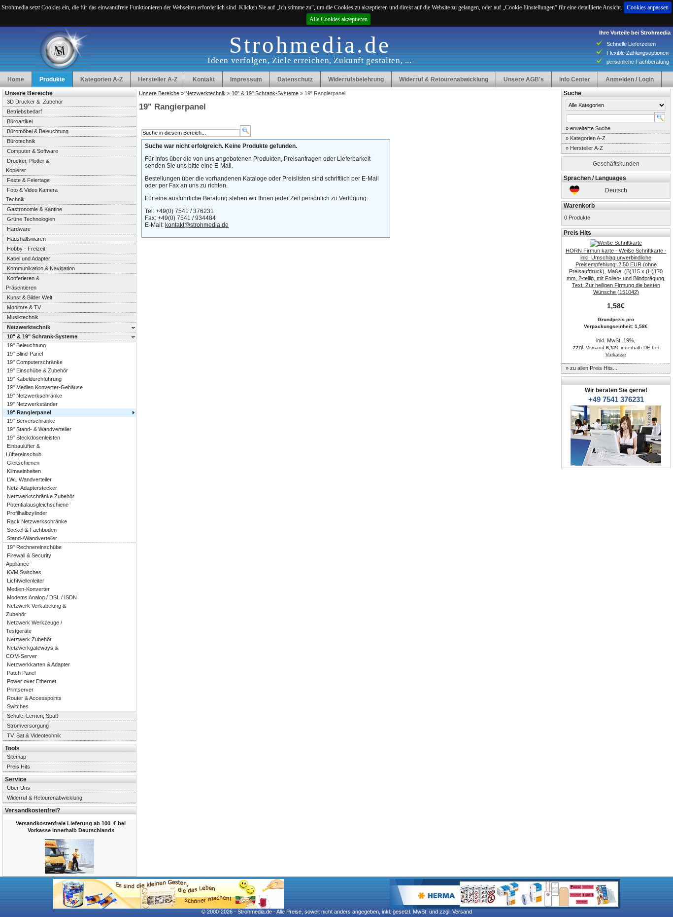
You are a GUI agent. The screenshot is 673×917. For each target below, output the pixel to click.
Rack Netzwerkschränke (37, 521)
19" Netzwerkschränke (34, 396)
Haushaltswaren (26, 239)
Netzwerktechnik (205, 93)
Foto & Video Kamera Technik (30, 194)
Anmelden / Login (630, 79)
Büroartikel (20, 121)
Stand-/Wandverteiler (32, 538)
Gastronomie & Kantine (34, 209)
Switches (18, 706)
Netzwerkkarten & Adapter (38, 664)
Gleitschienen (23, 463)
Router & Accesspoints (34, 698)
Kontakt (204, 79)
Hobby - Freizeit (26, 249)
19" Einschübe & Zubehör (37, 370)
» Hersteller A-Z (584, 148)
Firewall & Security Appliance (27, 559)
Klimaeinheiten (24, 471)
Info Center (574, 79)
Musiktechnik (22, 317)
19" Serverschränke (31, 421)
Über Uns (18, 788)
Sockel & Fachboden (32, 530)
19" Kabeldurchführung (34, 379)
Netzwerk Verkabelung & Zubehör (34, 610)
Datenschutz (295, 79)
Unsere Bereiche (159, 93)
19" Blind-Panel (25, 354)
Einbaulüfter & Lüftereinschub (22, 450)
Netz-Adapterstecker (32, 488)
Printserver (20, 690)
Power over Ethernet (31, 681)
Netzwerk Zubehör (29, 639)
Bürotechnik (21, 141)
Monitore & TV (24, 307)
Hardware (19, 229)
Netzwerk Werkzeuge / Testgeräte (32, 627)
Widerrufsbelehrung (356, 79)
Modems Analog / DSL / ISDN (42, 597)
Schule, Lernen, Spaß (33, 716)
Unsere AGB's (524, 79)
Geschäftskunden (616, 163)
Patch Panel (21, 673)
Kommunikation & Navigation (41, 268)
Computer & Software (32, 151)
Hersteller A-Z (157, 79)
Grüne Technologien (31, 219)
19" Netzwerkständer (32, 404)
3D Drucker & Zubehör (35, 102)
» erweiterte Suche (588, 128)
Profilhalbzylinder (27, 513)
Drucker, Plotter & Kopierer (26, 165)
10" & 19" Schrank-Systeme (265, 93)
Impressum (246, 79)
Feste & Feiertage (28, 180)
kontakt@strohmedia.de (197, 224)
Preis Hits (18, 767)
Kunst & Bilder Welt (29, 297)
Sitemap (16, 757)
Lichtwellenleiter (25, 581)
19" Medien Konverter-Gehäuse (45, 387)
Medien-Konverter (28, 589)
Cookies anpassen (648, 7)
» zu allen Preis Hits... (591, 368)
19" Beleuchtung (26, 345)
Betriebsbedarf (24, 111)
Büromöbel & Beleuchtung (37, 131)
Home (15, 79)
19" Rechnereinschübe (34, 547)
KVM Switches (24, 572)
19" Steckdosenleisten (33, 437)
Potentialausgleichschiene (37, 505)
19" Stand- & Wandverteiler (39, 429)
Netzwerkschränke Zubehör (40, 496)
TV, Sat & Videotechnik (34, 735)
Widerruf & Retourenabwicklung (443, 79)
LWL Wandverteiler (29, 479)
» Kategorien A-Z (586, 138)
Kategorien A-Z (101, 79)
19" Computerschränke (35, 362)
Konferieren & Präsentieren (21, 283)
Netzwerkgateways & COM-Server (30, 652)
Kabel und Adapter (28, 258)
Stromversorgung (28, 726)
